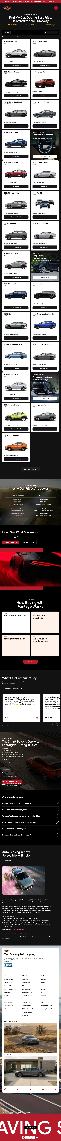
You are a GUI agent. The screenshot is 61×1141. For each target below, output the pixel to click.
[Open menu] (56, 8)
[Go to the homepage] (12, 951)
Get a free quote (44, 156)
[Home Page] (15, 8)
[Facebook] (56, 1089)
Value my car (44, 277)
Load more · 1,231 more (30, 469)
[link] (45, 622)
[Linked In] (30, 1089)
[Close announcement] (58, 1)
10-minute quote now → (17, 929)
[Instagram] (5, 1089)
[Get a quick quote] (16, 622)
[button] (7, 32)
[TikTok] (18, 1089)
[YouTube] (43, 1089)
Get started (44, 398)
